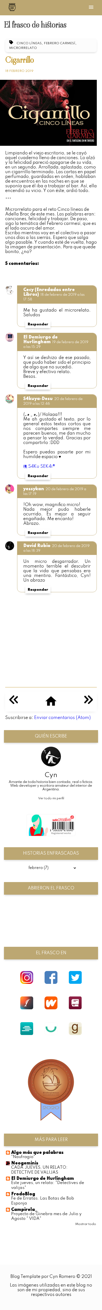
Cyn (51, 775)
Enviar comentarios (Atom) (62, 718)
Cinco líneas (29, 43)
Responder (38, 324)
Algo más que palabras (37, 1152)
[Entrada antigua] (88, 702)
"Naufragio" (23, 1157)
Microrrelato (23, 48)
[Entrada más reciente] (13, 702)
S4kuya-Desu (38, 399)
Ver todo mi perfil (51, 798)
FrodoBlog (23, 1194)
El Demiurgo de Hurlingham (40, 339)
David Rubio (37, 546)
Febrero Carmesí (59, 43)
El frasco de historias (35, 24)
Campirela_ (24, 1209)
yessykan (33, 489)
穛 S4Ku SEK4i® (39, 466)
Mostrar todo (85, 1224)
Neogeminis (24, 1163)
